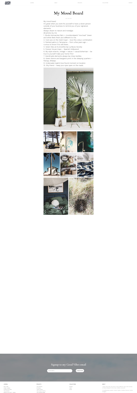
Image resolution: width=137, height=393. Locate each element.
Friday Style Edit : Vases (10, 392)
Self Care (6, 386)
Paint (70, 388)
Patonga (39, 388)
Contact (130, 2)
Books (71, 386)
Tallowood (6, 390)
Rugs (70, 389)
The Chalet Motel (41, 390)
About (55, 2)
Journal (32, 2)
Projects (80, 2)
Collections (105, 2)
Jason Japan (40, 389)
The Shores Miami (41, 392)
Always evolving (8, 389)
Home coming (7, 388)
